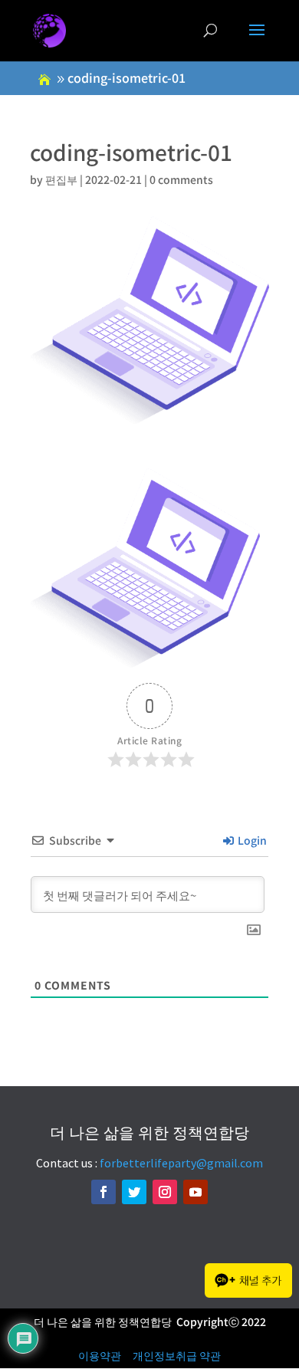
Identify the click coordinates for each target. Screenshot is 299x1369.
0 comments (181, 179)
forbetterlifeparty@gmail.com (181, 1162)
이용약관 (99, 1355)
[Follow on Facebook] (103, 1192)
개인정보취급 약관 (177, 1355)
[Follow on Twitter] (134, 1192)
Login (251, 840)
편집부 (61, 179)
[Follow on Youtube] (195, 1192)
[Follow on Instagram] (165, 1192)
